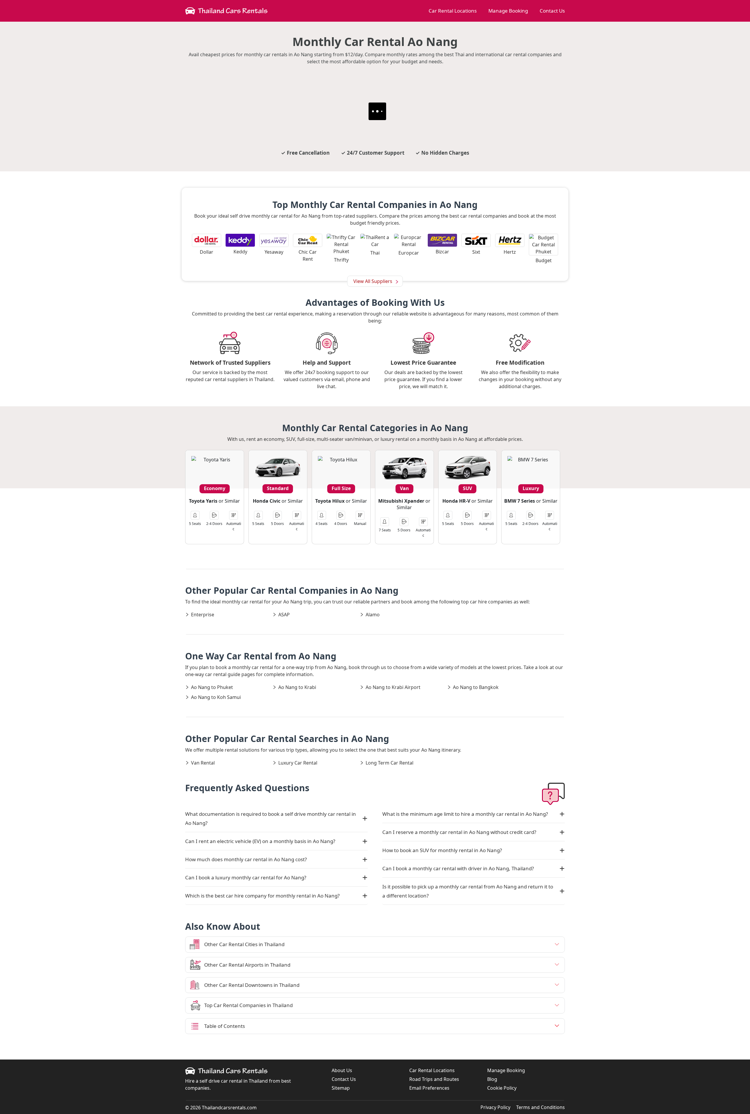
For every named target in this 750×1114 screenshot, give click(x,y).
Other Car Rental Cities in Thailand (244, 944)
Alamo (373, 614)
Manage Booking (508, 10)
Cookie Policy (502, 1088)
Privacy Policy (495, 1107)
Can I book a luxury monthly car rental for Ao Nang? (245, 877)
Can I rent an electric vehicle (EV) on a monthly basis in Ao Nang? (260, 841)
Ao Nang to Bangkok (476, 687)
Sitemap (341, 1088)
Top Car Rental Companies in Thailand (248, 1005)
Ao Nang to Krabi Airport (393, 687)
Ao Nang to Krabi (297, 687)
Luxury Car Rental (297, 763)
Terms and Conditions (540, 1107)
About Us (342, 1070)
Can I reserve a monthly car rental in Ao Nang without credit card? (459, 832)
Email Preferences (429, 1088)
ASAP (284, 614)
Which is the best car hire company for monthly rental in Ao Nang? (262, 895)
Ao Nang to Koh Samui (216, 697)
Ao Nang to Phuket (212, 687)
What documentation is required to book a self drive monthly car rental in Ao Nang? (270, 818)
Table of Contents (224, 1026)
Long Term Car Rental (389, 763)
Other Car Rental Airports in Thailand (247, 964)
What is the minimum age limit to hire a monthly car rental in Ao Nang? (465, 814)
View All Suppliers (372, 281)
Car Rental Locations (453, 10)
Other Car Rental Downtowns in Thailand (251, 985)
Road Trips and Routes (434, 1079)
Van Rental (203, 763)
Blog (492, 1079)
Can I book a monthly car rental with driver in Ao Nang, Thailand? (458, 868)
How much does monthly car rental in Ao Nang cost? (246, 859)
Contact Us (552, 10)
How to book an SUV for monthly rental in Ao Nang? (442, 850)
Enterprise (202, 614)
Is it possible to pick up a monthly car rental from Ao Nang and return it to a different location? (467, 891)
